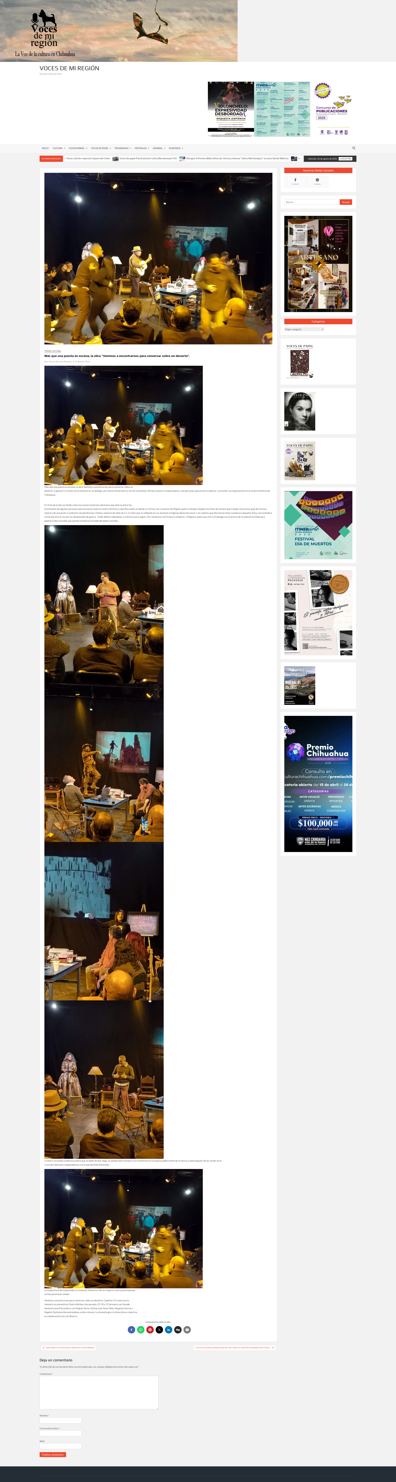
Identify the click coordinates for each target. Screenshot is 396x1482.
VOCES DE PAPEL (99, 148)
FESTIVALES (140, 148)
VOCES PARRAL (77, 148)
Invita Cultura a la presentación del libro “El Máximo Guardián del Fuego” (233, 1347)
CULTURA (57, 148)
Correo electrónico (50, 1428)
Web (42, 1441)
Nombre (44, 1415)
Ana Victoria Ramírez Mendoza (58, 361)
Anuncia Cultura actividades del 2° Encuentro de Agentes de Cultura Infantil (211, 158)
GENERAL (158, 148)
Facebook (295, 184)
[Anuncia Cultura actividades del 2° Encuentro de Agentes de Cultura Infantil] (167, 158)
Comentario (46, 1373)
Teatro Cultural (52, 351)
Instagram (317, 184)
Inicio (45, 148)
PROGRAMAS (121, 148)
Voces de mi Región (69, 68)
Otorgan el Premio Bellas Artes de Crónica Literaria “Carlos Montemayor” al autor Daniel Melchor (110, 158)
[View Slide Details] (282, 109)
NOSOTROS (174, 148)
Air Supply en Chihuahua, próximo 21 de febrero (70, 1347)
